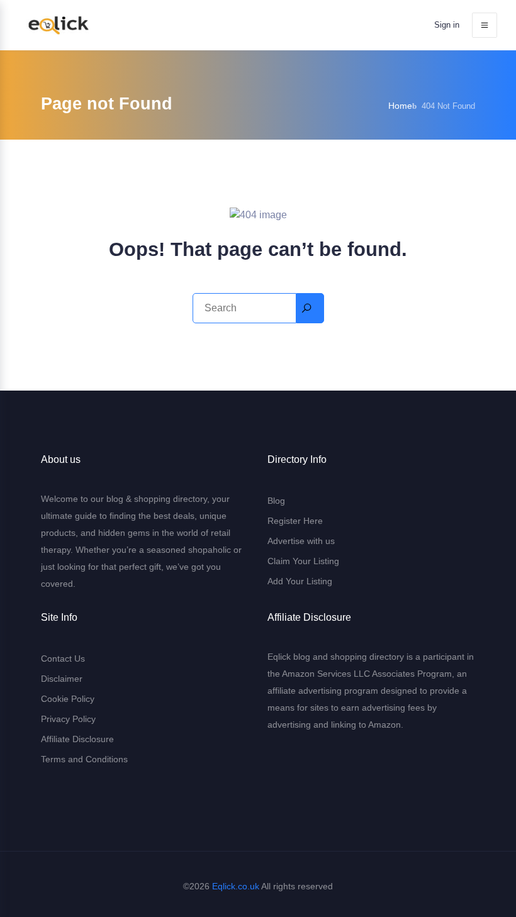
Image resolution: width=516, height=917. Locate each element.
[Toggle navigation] (484, 25)
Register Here (295, 521)
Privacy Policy (68, 719)
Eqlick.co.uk (235, 886)
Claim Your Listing (303, 561)
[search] (310, 308)
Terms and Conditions (84, 759)
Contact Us (63, 658)
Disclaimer (61, 679)
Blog (276, 501)
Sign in (446, 25)
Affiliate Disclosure (77, 739)
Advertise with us (301, 541)
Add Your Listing (299, 581)
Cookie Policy (67, 699)
